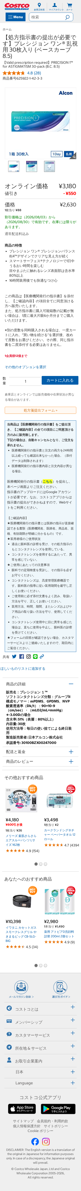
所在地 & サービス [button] (31, 1048)
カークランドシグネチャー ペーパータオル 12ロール (59, 834)
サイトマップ (23, 1121)
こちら (47, 481)
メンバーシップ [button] (28, 1022)
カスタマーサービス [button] (32, 1035)
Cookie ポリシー (40, 1131)
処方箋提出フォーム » (40, 410)
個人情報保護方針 (27, 1126)
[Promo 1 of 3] (36, 864)
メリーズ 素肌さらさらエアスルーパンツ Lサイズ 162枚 (21, 840)
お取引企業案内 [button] (28, 1061)
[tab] (40, 1008)
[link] (14, 656)
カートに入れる (60, 380)
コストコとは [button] (26, 1009)
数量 (4, 380)
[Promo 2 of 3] (40, 864)
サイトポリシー (56, 1126)
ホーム (7, 29)
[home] (17, 6)
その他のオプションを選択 (25, 367)
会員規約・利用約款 (52, 1121)
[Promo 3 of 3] (45, 864)
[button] (69, 17)
